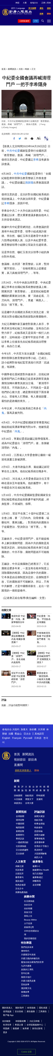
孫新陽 (29, 182)
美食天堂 (28, 912)
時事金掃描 (39, 823)
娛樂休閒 (29, 896)
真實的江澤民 (27, 969)
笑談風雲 (19, 870)
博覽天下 (29, 799)
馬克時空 (38, 850)
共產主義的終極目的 (30, 958)
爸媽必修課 (20, 885)
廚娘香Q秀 (29, 927)
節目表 (32, 759)
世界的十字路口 (41, 846)
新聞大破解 (39, 835)
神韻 (17, 3)
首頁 (3, 69)
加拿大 (24, 729)
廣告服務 (31, 1011)
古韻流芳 (19, 873)
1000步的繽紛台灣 (31, 933)
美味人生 (28, 916)
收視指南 (31, 1008)
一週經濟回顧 (22, 842)
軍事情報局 (39, 838)
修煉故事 (25, 992)
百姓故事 (25, 984)
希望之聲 (19, 1025)
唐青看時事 (39, 842)
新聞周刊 (20, 835)
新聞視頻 (21, 811)
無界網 (26, 1028)
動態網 (16, 1028)
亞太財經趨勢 (22, 850)
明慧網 (6, 1028)
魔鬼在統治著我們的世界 (32, 962)
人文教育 (20, 861)
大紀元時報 (34, 1021)
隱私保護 (43, 1008)
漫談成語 (19, 881)
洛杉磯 (32, 729)
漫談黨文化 (26, 988)
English (6, 738)
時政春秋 (38, 827)
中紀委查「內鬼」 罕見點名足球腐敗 (44, 619)
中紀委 (16, 150)
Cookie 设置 (26, 1052)
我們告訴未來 (27, 947)
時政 (27, 69)
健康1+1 (36, 866)
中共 (9, 150)
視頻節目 (20, 759)
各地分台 (34, 3)
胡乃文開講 (38, 873)
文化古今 (19, 888)
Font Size (39, 138)
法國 (10, 733)
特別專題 (26, 942)
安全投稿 (19, 1011)
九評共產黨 (26, 966)
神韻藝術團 (20, 1021)
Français (16, 738)
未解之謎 (19, 866)
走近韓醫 (37, 885)
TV (36, 21)
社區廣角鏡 (21, 846)
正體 (43, 3)
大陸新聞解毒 (40, 853)
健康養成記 (38, 877)
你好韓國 (28, 908)
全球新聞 (20, 816)
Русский (27, 738)
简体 (49, 3)
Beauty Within (30, 920)
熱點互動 (38, 820)
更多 (5, 1032)
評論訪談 (39, 811)
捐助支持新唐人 (23, 770)
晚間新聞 (20, 827)
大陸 (21, 69)
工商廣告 (25, 996)
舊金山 (18, 733)
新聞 (16, 780)
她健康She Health (41, 870)
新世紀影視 (37, 1028)
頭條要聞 (18, 795)
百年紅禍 (25, 973)
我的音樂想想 (30, 938)
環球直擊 (20, 820)
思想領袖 (38, 831)
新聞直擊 (20, 831)
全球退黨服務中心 (35, 1025)
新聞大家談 (39, 816)
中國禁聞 (20, 823)
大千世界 (28, 923)
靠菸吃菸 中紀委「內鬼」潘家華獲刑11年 (18, 619)
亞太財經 (20, 853)
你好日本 (28, 905)
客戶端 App (8, 1015)
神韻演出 (18, 803)
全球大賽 (29, 803)
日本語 (37, 738)
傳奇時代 (25, 951)
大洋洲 (41, 729)
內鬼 (17, 431)
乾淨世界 (7, 1025)
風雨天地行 (26, 977)
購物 (36, 770)
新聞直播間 (24, 21)
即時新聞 (40, 795)
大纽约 (15, 729)
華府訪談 (20, 838)
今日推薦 (18, 799)
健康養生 (38, 861)
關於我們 (19, 1008)
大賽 (25, 3)
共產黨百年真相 (28, 954)
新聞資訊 (12, 69)
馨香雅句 (19, 877)
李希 (36, 159)
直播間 (18, 764)
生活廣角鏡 (29, 901)
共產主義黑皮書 (28, 981)
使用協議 (7, 1011)
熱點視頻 (29, 795)
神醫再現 (37, 881)
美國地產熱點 (21, 892)
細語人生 (38, 857)
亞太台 (27, 733)
